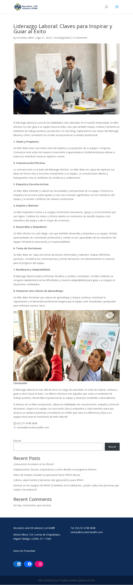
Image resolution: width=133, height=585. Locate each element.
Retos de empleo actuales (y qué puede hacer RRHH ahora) (46, 474)
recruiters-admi (25, 37)
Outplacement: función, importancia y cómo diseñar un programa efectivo (54, 469)
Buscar (17, 440)
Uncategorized (62, 37)
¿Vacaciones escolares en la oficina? (33, 464)
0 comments (80, 37)
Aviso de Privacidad (24, 550)
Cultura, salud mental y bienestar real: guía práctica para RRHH (48, 480)
